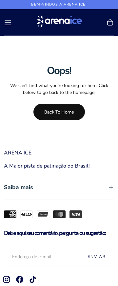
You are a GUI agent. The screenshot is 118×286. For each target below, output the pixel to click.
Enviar (97, 256)
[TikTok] (33, 279)
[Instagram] (6, 279)
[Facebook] (20, 279)
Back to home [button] (59, 112)
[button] (8, 23)
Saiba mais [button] (18, 187)
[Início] (59, 22)
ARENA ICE (17, 152)
